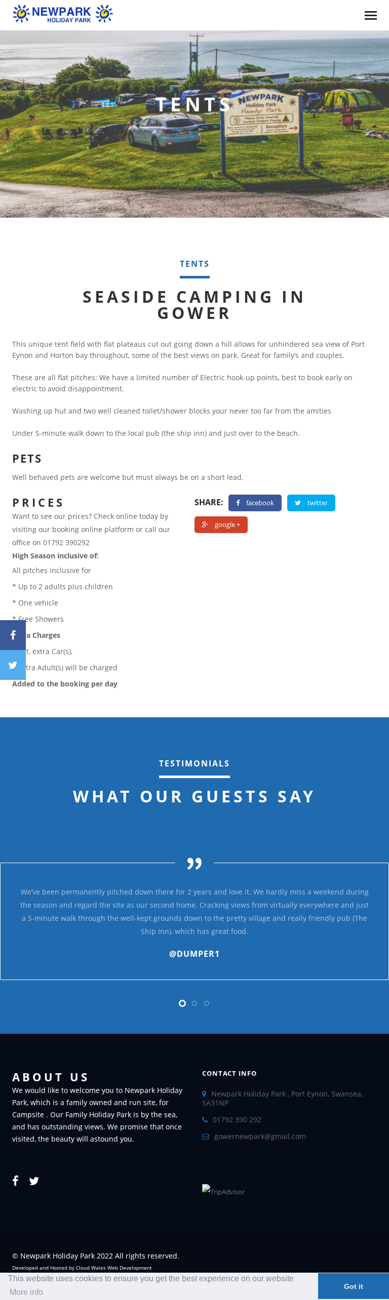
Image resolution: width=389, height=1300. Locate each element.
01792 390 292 (237, 1119)
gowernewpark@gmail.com (260, 1136)
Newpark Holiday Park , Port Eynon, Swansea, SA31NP (282, 1098)
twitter (317, 502)
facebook (260, 502)
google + (227, 524)
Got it (353, 1286)
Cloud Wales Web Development (114, 1267)
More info (26, 1292)
